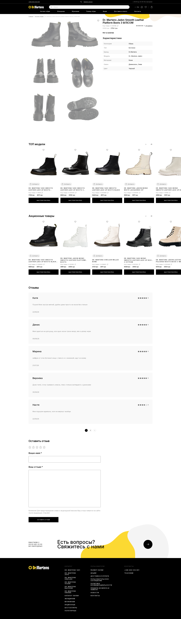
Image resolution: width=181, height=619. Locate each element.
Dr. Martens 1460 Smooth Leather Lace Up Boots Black (106, 189)
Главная (31, 16)
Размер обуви (91, 11)
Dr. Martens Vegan (70, 582)
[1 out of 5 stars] (30, 447)
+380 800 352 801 (34, 1)
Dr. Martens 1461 (72, 570)
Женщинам (61, 11)
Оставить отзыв (43, 519)
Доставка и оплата (120, 11)
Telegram (128, 573)
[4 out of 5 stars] (40, 447)
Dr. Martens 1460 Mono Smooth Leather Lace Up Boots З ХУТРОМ (139, 260)
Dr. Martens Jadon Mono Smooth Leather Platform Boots (73, 260)
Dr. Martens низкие (70, 591)
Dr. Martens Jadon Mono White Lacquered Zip (136, 189)
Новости (95, 592)
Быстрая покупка (43, 200)
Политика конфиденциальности (101, 584)
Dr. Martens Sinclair (70, 578)
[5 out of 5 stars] (44, 447)
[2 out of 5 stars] (33, 447)
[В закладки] (98, 20)
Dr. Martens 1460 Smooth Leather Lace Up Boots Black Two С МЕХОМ (42, 261)
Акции (105, 11)
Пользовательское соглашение (100, 579)
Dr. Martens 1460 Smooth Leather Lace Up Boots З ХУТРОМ (72, 189)
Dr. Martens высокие (70, 587)
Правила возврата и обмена (100, 588)
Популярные (70, 610)
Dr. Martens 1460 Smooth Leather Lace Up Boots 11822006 (41, 189)
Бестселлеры (71, 607)
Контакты (137, 11)
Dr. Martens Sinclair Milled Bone (105, 261)
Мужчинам (75, 11)
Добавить (35, 184)
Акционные (70, 604)
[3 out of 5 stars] (37, 447)
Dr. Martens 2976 (70, 573)
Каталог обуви (45, 11)
